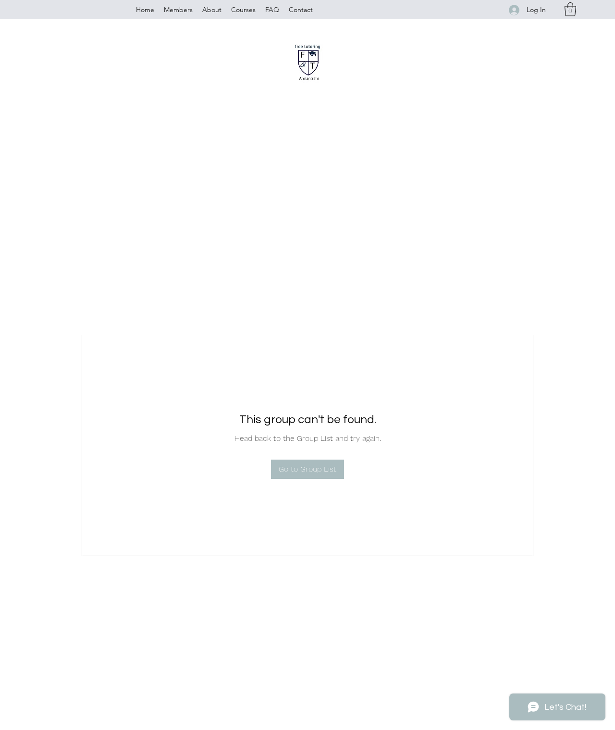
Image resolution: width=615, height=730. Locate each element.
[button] (570, 9)
